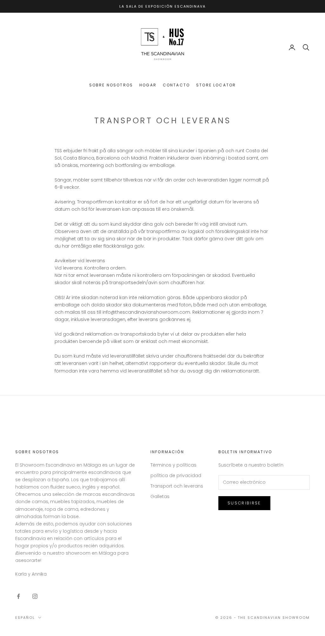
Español (25, 617)
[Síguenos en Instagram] (35, 596)
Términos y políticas (173, 465)
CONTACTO (176, 85)
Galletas (159, 496)
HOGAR (147, 85)
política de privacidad (175, 475)
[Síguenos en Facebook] (18, 596)
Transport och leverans (176, 486)
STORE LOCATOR (216, 85)
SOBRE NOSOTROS (111, 85)
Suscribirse (244, 503)
